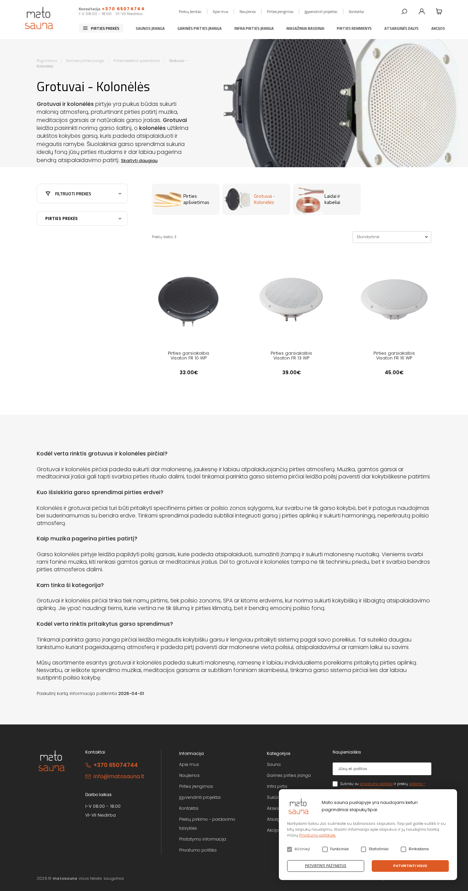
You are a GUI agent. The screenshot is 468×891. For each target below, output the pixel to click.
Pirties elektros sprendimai (136, 60)
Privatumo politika (198, 850)
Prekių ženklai (190, 11)
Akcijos (438, 28)
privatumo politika (376, 783)
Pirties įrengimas (280, 11)
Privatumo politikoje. (317, 835)
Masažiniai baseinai (305, 28)
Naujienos (247, 11)
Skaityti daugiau (139, 160)
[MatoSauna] (39, 18)
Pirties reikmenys (354, 28)
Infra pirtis (277, 786)
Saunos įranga (150, 28)
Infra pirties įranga (254, 28)
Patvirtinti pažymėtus (325, 865)
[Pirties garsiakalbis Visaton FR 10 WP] (189, 299)
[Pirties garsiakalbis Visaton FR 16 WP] (394, 299)
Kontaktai (356, 11)
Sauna (274, 764)
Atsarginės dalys (401, 28)
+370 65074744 (123, 9)
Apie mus (220, 11)
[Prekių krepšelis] (439, 11)
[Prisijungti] (422, 11)
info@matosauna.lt (119, 776)
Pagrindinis (47, 60)
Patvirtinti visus (410, 865)
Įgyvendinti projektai (321, 11)
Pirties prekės (105, 28)
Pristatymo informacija (202, 839)
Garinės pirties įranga (199, 28)
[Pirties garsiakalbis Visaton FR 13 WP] (292, 299)
